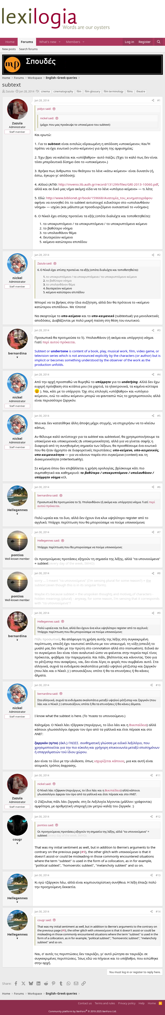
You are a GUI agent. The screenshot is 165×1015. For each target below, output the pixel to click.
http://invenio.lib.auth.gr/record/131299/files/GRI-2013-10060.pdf (108, 184)
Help (142, 1003)
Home (9, 42)
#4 (158, 374)
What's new (47, 42)
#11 (158, 775)
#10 (158, 685)
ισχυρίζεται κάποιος (109, 761)
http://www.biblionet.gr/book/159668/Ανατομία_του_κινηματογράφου (99, 198)
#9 (158, 613)
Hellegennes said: (48, 540)
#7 (158, 532)
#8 (158, 573)
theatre (140, 91)
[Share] (153, 100)
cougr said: (44, 920)
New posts (9, 49)
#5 (158, 416)
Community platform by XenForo (83, 1011)
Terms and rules (105, 1003)
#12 (158, 816)
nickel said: (47, 118)
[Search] (158, 42)
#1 (158, 100)
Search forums (28, 49)
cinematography (63, 91)
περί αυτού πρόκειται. (59, 342)
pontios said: (45, 825)
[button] (60, 42)
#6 (158, 487)
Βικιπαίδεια (138, 725)
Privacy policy (127, 1003)
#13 (158, 875)
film (79, 91)
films (130, 91)
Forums (27, 42)
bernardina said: (47, 495)
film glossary (92, 91)
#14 (158, 911)
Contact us (85, 1003)
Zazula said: (44, 263)
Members (73, 42)
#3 (158, 330)
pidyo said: (44, 109)
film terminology (113, 91)
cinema (45, 91)
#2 (158, 255)
